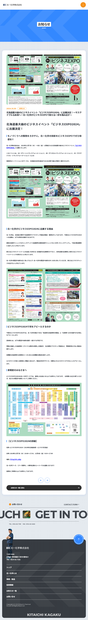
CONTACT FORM (71, 504)
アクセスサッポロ (15, 459)
